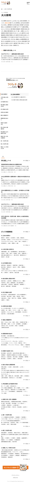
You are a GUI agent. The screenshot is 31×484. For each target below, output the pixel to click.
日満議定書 (17, 440)
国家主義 (7, 23)
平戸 (24, 343)
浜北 (16, 241)
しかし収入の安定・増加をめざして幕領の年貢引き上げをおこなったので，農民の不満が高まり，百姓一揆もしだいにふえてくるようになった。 (15, 372)
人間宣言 (11, 455)
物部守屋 (15, 265)
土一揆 (13, 324)
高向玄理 (17, 272)
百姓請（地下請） (24, 322)
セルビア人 (23, 419)
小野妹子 (6, 272)
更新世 (7, 238)
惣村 (2, 322)
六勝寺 (7, 300)
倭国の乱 (24, 253)
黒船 (2, 389)
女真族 (2, 310)
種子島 (20, 343)
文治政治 (25, 355)
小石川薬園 (18, 377)
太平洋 (20, 341)
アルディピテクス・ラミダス (7, 241)
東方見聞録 (18, 312)
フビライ (14, 310)
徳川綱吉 (3, 358)
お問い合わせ (15, 477)
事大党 (14, 407)
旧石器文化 (4, 243)
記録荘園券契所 (12, 294)
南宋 (10, 310)
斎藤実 (2, 440)
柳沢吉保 (20, 358)
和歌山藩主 (4, 367)
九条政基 (21, 325)
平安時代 (3, 282)
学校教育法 (4, 457)
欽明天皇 (3, 265)
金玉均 (24, 407)
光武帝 (2, 253)
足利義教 (24, 324)
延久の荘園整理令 (21, 294)
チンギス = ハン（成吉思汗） (18, 308)
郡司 (8, 282)
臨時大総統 (13, 424)
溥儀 (2, 438)
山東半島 (12, 422)
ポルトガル (15, 341)
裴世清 (11, 272)
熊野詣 (19, 298)
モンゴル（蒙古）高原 (6, 308)
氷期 (18, 238)
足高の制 (3, 368)
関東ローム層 (15, 243)
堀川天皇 (9, 296)
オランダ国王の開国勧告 (6, 388)
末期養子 (3, 355)
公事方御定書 (4, 377)
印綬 (7, 253)
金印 (11, 253)
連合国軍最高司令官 (6, 452)
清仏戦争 (19, 407)
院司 (23, 296)
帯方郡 (7, 257)
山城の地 (9, 281)
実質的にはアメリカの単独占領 (21, 450)
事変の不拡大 (17, 432)
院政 (14, 296)
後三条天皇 (4, 294)
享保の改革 (15, 367)
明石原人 (24, 241)
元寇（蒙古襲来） (11, 313)
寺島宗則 (24, 401)
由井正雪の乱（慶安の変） (19, 353)
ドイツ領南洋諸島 (24, 422)
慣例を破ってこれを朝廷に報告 (18, 389)
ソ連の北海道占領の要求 (7, 450)
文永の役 (24, 312)
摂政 (19, 267)
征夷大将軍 (4, 284)
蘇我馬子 (9, 265)
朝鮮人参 (11, 376)
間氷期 (22, 238)
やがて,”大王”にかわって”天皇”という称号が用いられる (14, 270)
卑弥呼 (2, 257)
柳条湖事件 (4, 432)
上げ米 (21, 367)
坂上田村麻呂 (20, 282)
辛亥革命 (3, 424)
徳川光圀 (15, 357)
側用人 (14, 358)
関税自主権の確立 (5, 401)
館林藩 (26, 357)
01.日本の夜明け (15, 94)
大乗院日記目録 (5, 327)
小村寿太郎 (15, 405)
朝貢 (25, 310)
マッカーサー (15, 452)
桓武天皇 (3, 281)
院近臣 (18, 296)
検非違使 (14, 286)
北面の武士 (3, 298)
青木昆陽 (17, 376)
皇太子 (14, 267)
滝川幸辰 (14, 441)
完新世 (8, 239)
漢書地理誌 (4, 251)
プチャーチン (4, 391)
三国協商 (17, 417)
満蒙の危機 (24, 432)
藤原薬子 (22, 284)
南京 (8, 424)
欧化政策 (8, 403)
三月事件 (7, 438)
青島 (17, 422)
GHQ (21, 452)
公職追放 (17, 455)
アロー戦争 (3, 393)
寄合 (17, 322)
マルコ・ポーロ (10, 312)
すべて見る (25, 160)
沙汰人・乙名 (8, 322)
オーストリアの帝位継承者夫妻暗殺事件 (10, 420)
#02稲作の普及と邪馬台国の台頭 (19, 100)
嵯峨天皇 (16, 284)
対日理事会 (11, 453)
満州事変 (10, 432)
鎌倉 (24, 281)
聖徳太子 (9, 267)
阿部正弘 (7, 389)
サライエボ (17, 419)
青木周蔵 (14, 403)
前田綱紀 (21, 357)
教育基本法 (23, 455)
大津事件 (3, 405)
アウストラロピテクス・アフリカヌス (20, 239)
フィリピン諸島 (4, 343)
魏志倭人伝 (23, 255)
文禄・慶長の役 (10, 336)
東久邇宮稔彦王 (25, 453)
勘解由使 (13, 282)
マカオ (15, 343)
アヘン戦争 (6, 386)
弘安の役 (3, 313)
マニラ (10, 343)
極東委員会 (4, 453)
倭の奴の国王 (22, 251)
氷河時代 (13, 238)
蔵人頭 (2, 286)
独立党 (2, 408)
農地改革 (10, 457)
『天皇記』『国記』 (5, 269)
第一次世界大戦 (5, 422)
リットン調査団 (9, 440)
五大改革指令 (4, 455)
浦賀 (27, 388)
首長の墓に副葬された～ (7, 255)
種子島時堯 (4, 345)
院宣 (9, 298)
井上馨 (2, 403)
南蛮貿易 (28, 345)
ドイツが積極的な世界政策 (7, 417)
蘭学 (22, 376)
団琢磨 (18, 438)
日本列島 (3, 239)
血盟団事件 (24, 438)
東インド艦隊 (17, 388)
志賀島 (15, 253)
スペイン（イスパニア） (6, 341)
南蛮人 (22, 345)
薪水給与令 (13, 386)
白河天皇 (3, 296)
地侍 (13, 322)
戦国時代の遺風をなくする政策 (14, 355)
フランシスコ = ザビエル (13, 345)
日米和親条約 (12, 391)
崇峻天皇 (21, 265)
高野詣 (24, 298)
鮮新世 (2, 238)
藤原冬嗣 (8, 286)
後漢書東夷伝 (14, 251)
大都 (19, 310)
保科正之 (3, 357)
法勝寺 (2, 300)
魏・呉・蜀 (16, 255)
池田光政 (9, 357)
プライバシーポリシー (15, 475)
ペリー (23, 388)
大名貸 (9, 367)
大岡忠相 (26, 376)
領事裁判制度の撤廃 (16, 401)
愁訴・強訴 (3, 324)
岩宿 (9, 243)
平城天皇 (10, 284)
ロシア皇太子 (21, 403)
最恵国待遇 (19, 391)
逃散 (9, 324)
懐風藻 (23, 267)
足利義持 (18, 324)
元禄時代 (9, 358)
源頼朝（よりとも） (17, 281)
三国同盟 (23, 417)
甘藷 (2, 376)
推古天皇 (3, 267)
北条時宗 (3, 312)
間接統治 (17, 453)
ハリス (25, 391)
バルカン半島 (4, 419)
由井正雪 (9, 353)
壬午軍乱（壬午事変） (6, 407)
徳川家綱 (3, 336)
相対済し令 (11, 377)
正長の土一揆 (4, 325)
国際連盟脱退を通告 (6, 441)
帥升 (19, 253)
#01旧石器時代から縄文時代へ (18, 97)
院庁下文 (14, 298)
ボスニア (11, 419)
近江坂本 (11, 325)
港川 (20, 241)
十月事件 (13, 438)
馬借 (16, 325)
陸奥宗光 (9, 405)
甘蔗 (6, 376)
